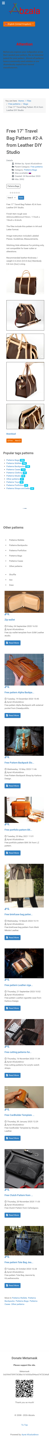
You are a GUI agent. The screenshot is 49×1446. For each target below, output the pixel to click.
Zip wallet (10, 619)
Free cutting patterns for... (18, 1052)
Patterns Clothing (14, 472)
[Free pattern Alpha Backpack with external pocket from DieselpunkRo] (24, 669)
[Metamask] (24, 1388)
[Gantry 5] (24, 9)
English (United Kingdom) (19, 24)
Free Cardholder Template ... (19, 1115)
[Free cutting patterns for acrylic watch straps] (24, 1032)
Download (11, 434)
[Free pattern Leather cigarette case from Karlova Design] (24, 963)
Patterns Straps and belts (18, 488)
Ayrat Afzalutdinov (30, 1434)
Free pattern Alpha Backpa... (19, 692)
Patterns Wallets (13, 463)
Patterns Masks (13, 476)
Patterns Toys (12, 482)
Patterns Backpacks (15, 466)
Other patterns (12, 479)
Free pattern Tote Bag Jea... (19, 1262)
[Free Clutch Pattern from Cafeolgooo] (24, 1168)
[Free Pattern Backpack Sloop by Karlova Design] (24, 741)
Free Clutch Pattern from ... (19, 1195)
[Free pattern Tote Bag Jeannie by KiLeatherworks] (24, 1240)
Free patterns (37, 166)
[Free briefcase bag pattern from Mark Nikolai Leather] (24, 885)
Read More (13, 643)
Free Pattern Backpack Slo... (19, 762)
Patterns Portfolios (15, 485)
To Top (24, 1425)
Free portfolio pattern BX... (18, 829)
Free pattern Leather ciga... (19, 985)
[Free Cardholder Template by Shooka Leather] (24, 1097)
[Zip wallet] (24, 601)
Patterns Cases (13, 469)
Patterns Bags (30, 170)
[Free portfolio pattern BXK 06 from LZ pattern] (24, 809)
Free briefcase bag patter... (19, 914)
